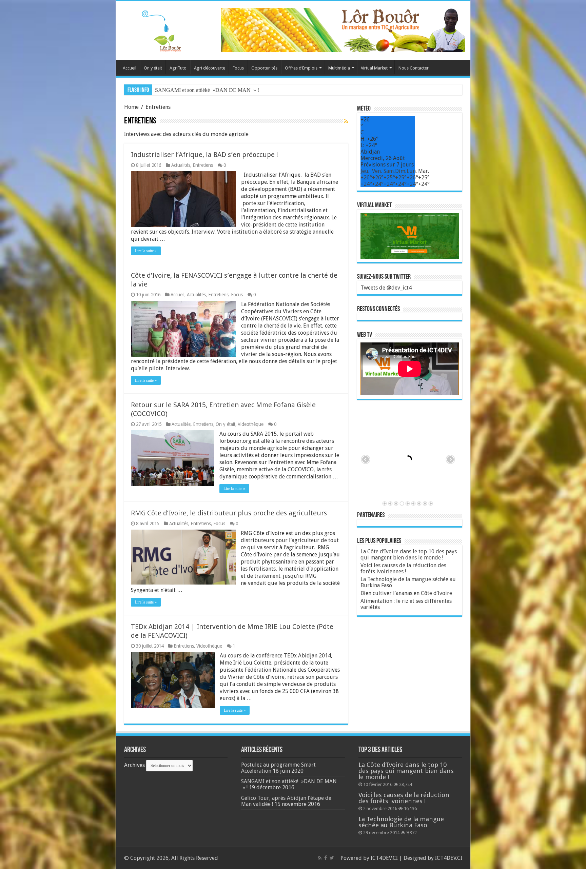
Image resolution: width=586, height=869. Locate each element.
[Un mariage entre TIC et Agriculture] (343, 29)
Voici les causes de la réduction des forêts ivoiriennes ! (403, 568)
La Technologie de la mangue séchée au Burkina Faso (408, 582)
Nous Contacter (413, 68)
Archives (134, 765)
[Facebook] (326, 858)
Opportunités (264, 68)
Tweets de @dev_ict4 (386, 287)
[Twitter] (332, 858)
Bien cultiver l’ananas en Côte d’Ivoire (406, 593)
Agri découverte (209, 68)
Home (131, 107)
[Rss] (319, 858)
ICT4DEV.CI (384, 858)
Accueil (129, 68)
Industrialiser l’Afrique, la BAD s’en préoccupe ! (204, 155)
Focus (238, 68)
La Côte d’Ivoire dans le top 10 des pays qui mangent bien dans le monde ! (408, 554)
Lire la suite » (146, 251)
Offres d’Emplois (301, 68)
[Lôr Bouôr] (153, 29)
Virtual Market (374, 68)
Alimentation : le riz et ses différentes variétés (406, 604)
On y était (153, 68)
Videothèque (250, 424)
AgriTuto (178, 68)
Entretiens (203, 165)
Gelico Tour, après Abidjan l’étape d (193, 90)
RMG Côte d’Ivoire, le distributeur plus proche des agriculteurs (229, 513)
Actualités (180, 165)
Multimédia (339, 68)
